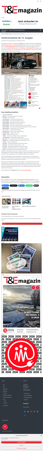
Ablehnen (21, 445)
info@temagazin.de (26, 389)
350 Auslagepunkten (10, 46)
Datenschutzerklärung (28, 395)
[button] (41, 435)
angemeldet (7, 216)
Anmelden (5, 393)
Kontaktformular (27, 393)
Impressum (26, 399)
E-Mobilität (7, 33)
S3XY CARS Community (35, 190)
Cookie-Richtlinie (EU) (28, 397)
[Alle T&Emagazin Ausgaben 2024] (6, 201)
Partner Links (5, 405)
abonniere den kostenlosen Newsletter (26, 179)
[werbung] (21, 22)
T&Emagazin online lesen (7, 397)
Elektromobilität (27, 190)
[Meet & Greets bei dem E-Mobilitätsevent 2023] (16, 201)
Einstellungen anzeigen (21, 448)
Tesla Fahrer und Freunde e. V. (13, 48)
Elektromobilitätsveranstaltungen (29, 206)
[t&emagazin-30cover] (21, 304)
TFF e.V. (4, 399)
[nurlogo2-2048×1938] (21, 354)
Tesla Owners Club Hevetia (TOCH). (28, 48)
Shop (4, 386)
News (10, 33)
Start (4, 384)
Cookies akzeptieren (21, 442)
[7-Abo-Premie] (21, 258)
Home (3, 33)
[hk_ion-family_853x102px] (9, 234)
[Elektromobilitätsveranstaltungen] (26, 201)
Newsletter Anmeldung (7, 395)
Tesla (2, 191)
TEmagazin (19, 40)
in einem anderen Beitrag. (26, 170)
